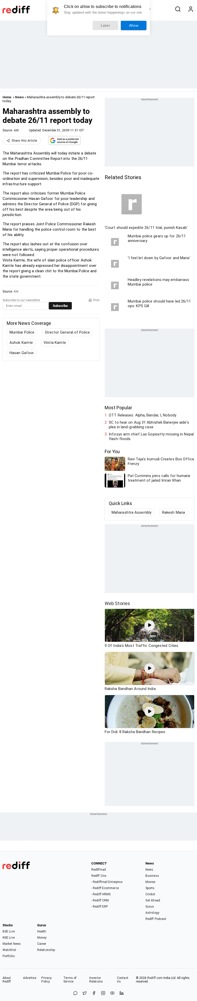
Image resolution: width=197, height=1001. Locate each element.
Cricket (150, 894)
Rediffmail (98, 869)
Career (41, 944)
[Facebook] (94, 993)
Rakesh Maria (173, 512)
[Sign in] (190, 9)
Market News (12, 944)
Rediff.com (155, 978)
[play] (149, 625)
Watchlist (9, 950)
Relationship (46, 950)
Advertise (29, 978)
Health (41, 931)
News (19, 97)
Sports (150, 888)
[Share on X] (85, 993)
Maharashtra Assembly (131, 512)
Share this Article (24, 140)
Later (105, 25)
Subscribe (60, 306)
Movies (150, 882)
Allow (134, 25)
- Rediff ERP (99, 906)
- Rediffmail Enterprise (106, 882)
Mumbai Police (21, 332)
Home (7, 97)
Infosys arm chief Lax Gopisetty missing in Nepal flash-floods (151, 436)
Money (42, 937)
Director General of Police (67, 332)
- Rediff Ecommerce (105, 888)
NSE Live (9, 937)
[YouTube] (112, 993)
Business (152, 876)
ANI (16, 130)
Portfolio (9, 956)
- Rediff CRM (100, 900)
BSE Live (9, 931)
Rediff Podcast (155, 919)
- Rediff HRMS (101, 894)
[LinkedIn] (122, 993)
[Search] (178, 9)
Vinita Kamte (55, 342)
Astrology (152, 913)
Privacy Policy (46, 979)
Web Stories (117, 603)
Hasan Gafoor (21, 353)
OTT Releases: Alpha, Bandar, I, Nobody (142, 415)
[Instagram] (103, 993)
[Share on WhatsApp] (75, 993)
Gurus (149, 906)
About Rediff (7, 979)
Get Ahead (152, 900)
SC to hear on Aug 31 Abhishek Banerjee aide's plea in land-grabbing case (149, 424)
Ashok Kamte (21, 342)
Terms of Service (69, 979)
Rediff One (98, 876)
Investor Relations (96, 979)
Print (96, 300)
